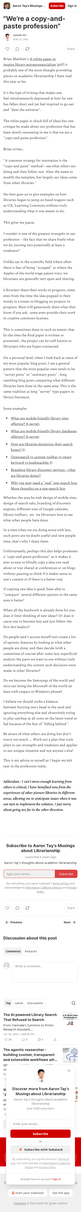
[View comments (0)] (17, 49)
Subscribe (57, 6)
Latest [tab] (19, 1003)
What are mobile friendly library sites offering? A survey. (40, 421)
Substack (20, 1203)
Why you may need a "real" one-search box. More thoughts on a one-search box (44, 485)
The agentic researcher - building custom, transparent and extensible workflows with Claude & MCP (30, 1055)
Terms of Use (61, 883)
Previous (16, 922)
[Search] (73, 1003)
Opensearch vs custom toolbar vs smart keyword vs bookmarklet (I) (41, 459)
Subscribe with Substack (43, 1149)
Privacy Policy (47, 1167)
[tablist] (21, 951)
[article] (40, 1027)
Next (67, 922)
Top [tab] (8, 1003)
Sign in (72, 6)
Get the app (61, 1193)
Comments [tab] (13, 951)
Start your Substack (29, 1193)
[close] (69, 1070)
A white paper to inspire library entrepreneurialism (29, 61)
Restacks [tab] (31, 951)
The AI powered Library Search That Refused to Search (30, 1017)
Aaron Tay (20, 35)
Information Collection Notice (43, 887)
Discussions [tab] (35, 1003)
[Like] (7, 49)
